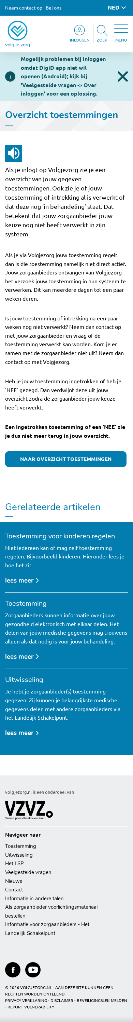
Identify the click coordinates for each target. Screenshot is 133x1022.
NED (113, 7)
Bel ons (53, 8)
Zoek (102, 40)
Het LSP (14, 863)
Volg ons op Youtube (33, 969)
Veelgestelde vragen (28, 872)
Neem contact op (23, 8)
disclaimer (61, 1000)
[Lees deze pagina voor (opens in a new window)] (13, 153)
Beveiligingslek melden (102, 1000)
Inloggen (80, 40)
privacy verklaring (26, 1000)
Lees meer (22, 581)
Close (123, 76)
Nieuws (13, 881)
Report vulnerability (31, 1007)
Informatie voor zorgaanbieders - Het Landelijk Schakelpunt (47, 929)
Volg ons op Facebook (12, 969)
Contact (14, 889)
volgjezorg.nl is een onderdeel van (39, 792)
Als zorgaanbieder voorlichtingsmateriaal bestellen (51, 911)
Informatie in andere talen (34, 898)
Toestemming (20, 846)
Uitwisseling (19, 855)
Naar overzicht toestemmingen (66, 459)
